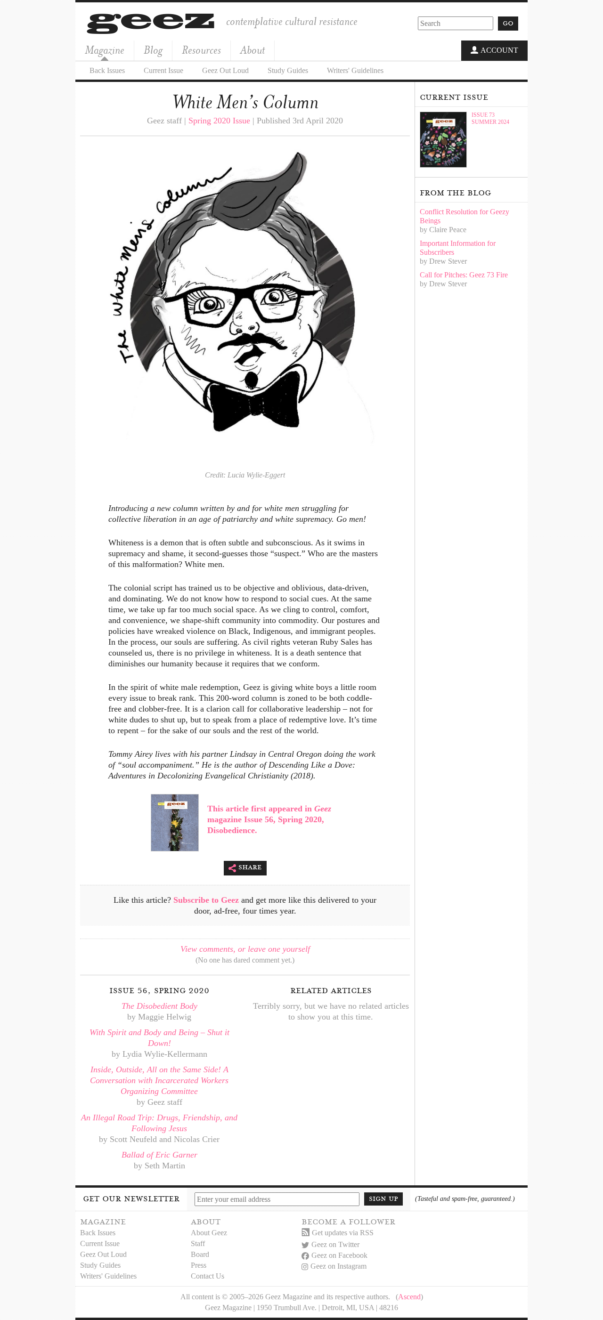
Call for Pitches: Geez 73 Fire (464, 275)
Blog (153, 50)
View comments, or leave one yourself (245, 949)
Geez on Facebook (339, 1255)
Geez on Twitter (335, 1244)
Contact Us (207, 1276)
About (252, 50)
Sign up (383, 1198)
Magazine (104, 50)
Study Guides (288, 70)
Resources (201, 50)
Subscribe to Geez (206, 900)
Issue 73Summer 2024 (490, 118)
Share (250, 867)
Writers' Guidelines (355, 70)
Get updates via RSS (343, 1233)
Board (200, 1254)
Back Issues (107, 70)
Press (198, 1265)
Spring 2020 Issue (219, 120)
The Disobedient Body (159, 1006)
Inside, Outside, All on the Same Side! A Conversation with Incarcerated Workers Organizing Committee (159, 1080)
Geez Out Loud (225, 70)
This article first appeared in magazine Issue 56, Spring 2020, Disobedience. (269, 819)
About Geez (209, 1233)
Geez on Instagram (338, 1266)
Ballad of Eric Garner (159, 1154)
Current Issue (163, 70)
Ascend (409, 1297)
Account (499, 50)
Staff (198, 1243)
